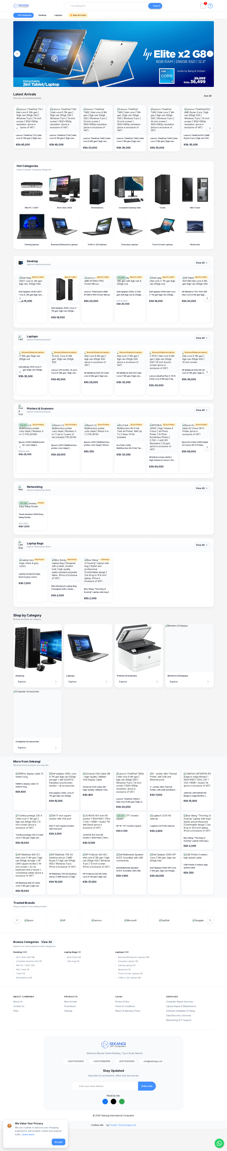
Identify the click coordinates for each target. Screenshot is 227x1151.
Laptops (58, 15)
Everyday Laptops (128, 961)
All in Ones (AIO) (25, 957)
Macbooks (124, 969)
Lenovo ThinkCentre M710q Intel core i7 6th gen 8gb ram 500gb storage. (194, 296)
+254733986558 (101, 1061)
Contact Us (18, 1006)
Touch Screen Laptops (130, 973)
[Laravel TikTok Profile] (113, 1101)
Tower (20, 973)
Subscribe (147, 1086)
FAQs (16, 1011)
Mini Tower (22, 969)
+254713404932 (75, 1061)
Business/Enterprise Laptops (133, 957)
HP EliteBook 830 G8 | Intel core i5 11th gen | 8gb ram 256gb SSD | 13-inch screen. (161, 372)
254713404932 (127, 1061)
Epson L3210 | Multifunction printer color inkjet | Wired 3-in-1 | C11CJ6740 (64, 444)
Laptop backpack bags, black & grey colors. (30, 575)
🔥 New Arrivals (78, 15)
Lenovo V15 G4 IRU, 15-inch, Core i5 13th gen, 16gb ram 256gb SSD (32, 372)
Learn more (28, 1134)
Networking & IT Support (178, 1020)
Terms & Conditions (125, 1006)
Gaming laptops (126, 965)
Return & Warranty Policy (127, 1011)
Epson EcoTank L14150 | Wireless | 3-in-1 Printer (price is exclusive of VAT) (194, 444)
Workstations (24, 978)
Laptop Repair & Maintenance (181, 1006)
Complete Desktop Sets (29, 961)
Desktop (42, 15)
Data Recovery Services (178, 1015)
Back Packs (74, 957)
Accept (58, 1142)
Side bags (73, 961)
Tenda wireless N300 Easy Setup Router (31, 515)
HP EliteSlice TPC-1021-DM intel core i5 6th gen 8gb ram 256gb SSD (161, 293)
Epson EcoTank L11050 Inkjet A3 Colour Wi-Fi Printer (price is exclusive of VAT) (162, 444)
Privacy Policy (122, 1001)
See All (208, 95)
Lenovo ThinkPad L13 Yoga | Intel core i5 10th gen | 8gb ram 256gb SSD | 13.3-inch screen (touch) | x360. (195, 374)
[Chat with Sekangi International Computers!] (219, 1143)
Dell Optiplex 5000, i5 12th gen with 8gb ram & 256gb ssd (96, 293)
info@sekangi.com (153, 1061)
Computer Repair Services (179, 1001)
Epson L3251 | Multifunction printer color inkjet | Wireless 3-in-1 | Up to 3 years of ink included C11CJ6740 (31, 447)
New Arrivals (70, 1001)
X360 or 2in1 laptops (129, 978)
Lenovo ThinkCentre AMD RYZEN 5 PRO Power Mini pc (64, 293)
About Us (18, 1001)
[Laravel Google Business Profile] (122, 1101)
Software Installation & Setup (180, 1011)
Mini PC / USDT (25, 965)
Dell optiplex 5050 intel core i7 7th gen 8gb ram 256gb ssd (130, 293)
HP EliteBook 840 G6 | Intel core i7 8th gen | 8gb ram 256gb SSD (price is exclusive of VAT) (96, 374)
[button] (210, 5)
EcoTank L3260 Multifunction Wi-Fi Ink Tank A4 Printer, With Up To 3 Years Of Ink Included (96, 447)
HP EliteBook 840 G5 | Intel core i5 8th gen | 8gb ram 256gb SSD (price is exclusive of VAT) (63, 374)
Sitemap (68, 1011)
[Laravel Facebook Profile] (105, 1101)
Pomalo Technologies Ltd (123, 1125)
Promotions (70, 1006)
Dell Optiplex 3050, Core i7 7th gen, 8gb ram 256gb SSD (31, 310)
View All (200, 262)
